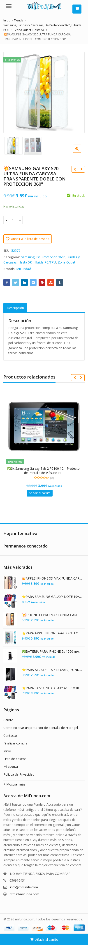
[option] (44, 92)
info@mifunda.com (24, 887)
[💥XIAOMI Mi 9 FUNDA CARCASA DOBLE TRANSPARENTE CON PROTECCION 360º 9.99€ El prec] (75, 169)
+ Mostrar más (14, 784)
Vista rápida (46, 468)
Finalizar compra (15, 743)
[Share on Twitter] (15, 282)
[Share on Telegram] (33, 282)
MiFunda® (24, 269)
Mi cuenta (10, 766)
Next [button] (76, 92)
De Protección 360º (50, 257)
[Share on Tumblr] (59, 282)
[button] (81, 152)
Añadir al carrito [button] (40, 493)
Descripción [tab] (15, 308)
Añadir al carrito (46, 939)
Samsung (28, 257)
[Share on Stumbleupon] (50, 282)
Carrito (8, 720)
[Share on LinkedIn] (24, 282)
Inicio (7, 751)
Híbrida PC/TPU (44, 262)
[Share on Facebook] (6, 282)
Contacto (10, 735)
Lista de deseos (14, 759)
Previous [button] (11, 92)
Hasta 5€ (25, 262)
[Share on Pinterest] (42, 282)
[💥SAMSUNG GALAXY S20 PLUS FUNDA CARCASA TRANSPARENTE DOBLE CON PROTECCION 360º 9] (81, 169)
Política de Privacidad (18, 774)
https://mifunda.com (24, 894)
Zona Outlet (66, 262)
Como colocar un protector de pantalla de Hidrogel (40, 728)
